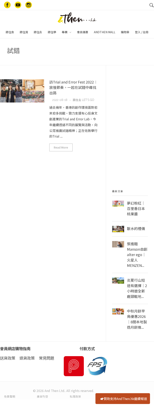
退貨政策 (27, 358)
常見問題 (46, 358)
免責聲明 (9, 396)
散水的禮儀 (136, 228)
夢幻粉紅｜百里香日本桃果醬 (136, 208)
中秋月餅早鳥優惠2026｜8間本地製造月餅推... (137, 319)
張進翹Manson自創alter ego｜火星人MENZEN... (137, 254)
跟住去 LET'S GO (83, 99)
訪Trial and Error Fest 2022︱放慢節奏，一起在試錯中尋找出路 (73, 87)
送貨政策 (7, 358)
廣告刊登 (42, 396)
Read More (61, 147)
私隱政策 (75, 396)
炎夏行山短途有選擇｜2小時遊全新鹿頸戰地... (137, 288)
